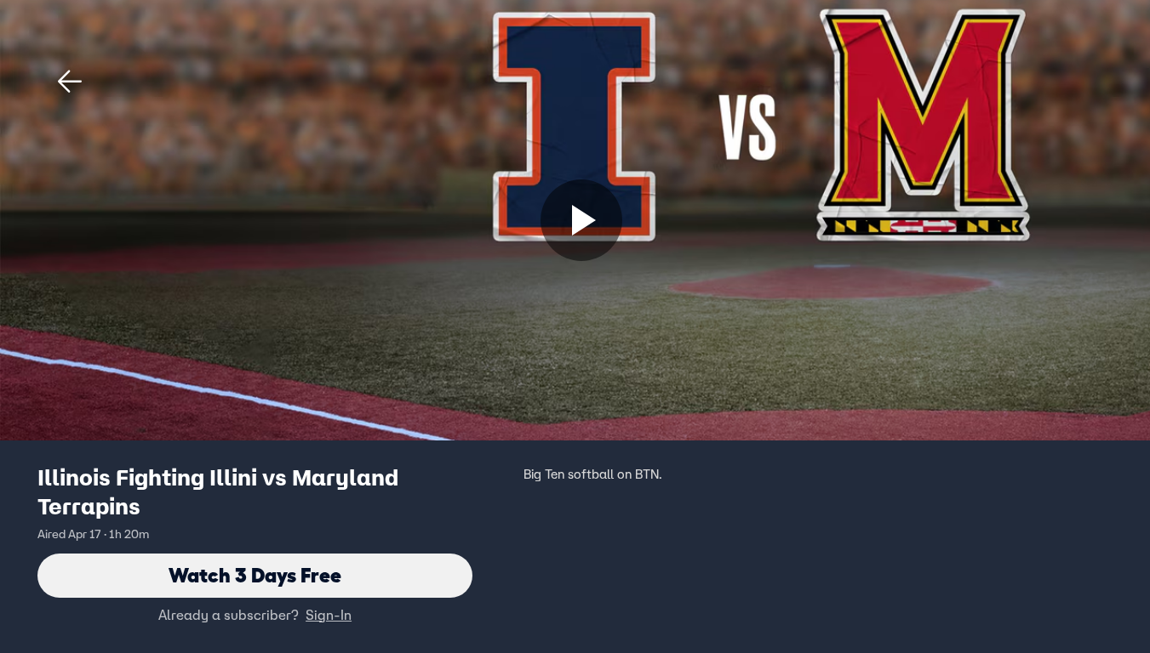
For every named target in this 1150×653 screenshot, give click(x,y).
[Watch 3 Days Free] (581, 220)
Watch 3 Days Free (255, 575)
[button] (69, 81)
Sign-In (329, 614)
